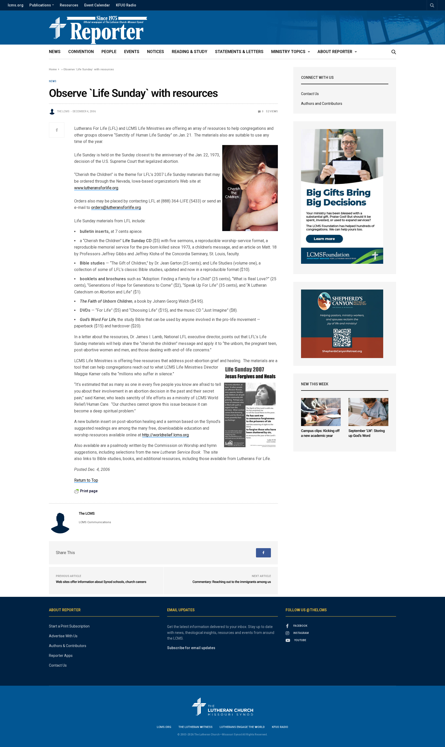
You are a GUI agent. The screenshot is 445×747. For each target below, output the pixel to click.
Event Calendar (97, 5)
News (55, 51)
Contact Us (310, 94)
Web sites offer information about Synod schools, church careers (101, 582)
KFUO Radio (126, 5)
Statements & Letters (239, 51)
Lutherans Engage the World (242, 727)
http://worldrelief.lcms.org (165, 434)
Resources (69, 5)
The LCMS (63, 111)
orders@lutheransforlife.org (116, 207)
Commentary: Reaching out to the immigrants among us (231, 582)
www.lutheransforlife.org (96, 187)
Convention (81, 51)
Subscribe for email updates (191, 648)
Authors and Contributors (321, 103)
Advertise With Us (63, 636)
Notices (155, 51)
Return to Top (86, 480)
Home (53, 69)
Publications (40, 5)
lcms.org (15, 5)
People (108, 51)
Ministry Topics (288, 51)
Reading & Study (189, 51)
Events (131, 51)
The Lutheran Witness (195, 727)
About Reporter (335, 51)
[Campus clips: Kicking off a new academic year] (321, 412)
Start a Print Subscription (69, 626)
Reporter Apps (61, 655)
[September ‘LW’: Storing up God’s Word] (368, 412)
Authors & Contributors (67, 646)
